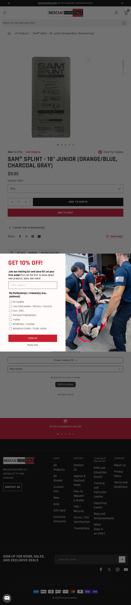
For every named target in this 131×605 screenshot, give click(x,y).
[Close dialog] (128, 256)
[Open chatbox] (7, 598)
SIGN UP (32, 338)
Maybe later (32, 345)
